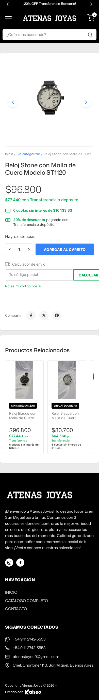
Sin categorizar (28, 154)
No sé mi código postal (23, 286)
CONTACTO (16, 608)
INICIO (11, 592)
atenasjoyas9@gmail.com (36, 656)
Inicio (9, 154)
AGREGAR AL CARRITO (65, 249)
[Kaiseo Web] (33, 692)
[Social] (9, 562)
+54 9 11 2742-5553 (29, 639)
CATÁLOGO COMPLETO (26, 600)
